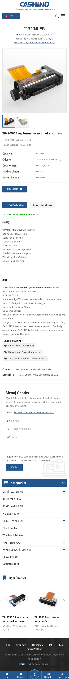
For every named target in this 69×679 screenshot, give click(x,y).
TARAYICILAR (10, 557)
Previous (2, 600)
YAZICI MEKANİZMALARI (37, 34)
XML (50, 645)
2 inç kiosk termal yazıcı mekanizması (27, 358)
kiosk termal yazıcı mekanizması (24, 352)
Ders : (30, 413)
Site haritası (37, 645)
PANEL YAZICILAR (12, 506)
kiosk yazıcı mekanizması (21, 345)
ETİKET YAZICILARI (13, 520)
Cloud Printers (10, 528)
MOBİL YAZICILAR (12, 491)
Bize (8, 645)
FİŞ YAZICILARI (11, 513)
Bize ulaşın (21, 645)
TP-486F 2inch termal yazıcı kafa (46, 619)
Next (64, 600)
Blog (60, 645)
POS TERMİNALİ (11, 542)
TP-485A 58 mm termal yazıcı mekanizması (15, 619)
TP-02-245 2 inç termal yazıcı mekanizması (36, 375)
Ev (20, 34)
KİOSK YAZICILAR (12, 499)
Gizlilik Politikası (34, 649)
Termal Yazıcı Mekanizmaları (29, 38)
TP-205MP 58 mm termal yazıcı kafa (32, 369)
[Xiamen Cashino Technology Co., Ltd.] (34, 6)
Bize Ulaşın (12, 189)
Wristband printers (12, 535)
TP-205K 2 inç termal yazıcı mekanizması (34, 413)
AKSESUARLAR (11, 564)
